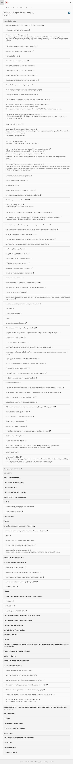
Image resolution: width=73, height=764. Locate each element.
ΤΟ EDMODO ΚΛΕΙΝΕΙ (13, 383)
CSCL (7, 502)
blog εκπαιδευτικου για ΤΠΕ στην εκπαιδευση (21, 675)
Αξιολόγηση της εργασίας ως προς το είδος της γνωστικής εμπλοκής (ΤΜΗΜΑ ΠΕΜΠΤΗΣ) (34, 388)
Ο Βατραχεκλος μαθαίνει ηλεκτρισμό (18, 550)
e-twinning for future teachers (15, 630)
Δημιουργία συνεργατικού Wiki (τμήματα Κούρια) (22, 359)
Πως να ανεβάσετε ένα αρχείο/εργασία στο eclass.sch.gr (24, 164)
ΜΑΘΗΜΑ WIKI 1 (10, 487)
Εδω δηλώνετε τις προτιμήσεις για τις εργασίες (21, 46)
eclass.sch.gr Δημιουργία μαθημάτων (18, 176)
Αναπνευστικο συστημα (14, 511)
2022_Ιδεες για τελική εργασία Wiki (17, 368)
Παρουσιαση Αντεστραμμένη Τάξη (17, 412)
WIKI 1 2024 (9, 733)
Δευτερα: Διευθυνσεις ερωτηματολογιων (19, 51)
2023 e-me (8, 743)
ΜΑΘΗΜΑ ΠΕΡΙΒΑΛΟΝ (12, 478)
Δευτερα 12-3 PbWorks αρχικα (16, 426)
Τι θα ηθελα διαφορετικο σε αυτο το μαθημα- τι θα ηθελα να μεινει (27, 431)
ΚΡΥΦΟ (7, 591)
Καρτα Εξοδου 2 (11, 587)
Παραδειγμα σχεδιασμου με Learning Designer (21, 75)
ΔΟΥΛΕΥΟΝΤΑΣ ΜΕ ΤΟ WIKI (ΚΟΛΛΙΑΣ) (17, 651)
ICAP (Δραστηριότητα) (13, 313)
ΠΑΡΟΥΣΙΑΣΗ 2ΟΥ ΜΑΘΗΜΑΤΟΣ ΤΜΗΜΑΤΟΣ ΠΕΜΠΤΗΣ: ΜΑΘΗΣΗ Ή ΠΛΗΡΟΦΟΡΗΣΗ (33, 392)
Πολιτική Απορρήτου (48, 761)
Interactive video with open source (17, 30)
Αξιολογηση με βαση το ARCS (15, 567)
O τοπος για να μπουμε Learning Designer (19, 70)
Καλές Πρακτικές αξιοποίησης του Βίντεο (19, 416)
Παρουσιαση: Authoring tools (15, 421)
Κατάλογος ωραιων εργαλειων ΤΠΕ (17, 200)
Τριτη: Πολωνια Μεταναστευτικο (16, 61)
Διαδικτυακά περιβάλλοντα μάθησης (20, 7)
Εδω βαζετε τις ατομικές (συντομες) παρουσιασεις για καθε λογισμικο (28, 212)
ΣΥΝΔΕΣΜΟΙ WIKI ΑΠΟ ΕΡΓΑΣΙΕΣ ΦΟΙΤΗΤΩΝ (19, 738)
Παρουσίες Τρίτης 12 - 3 (14, 124)
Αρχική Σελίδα (6, 7)
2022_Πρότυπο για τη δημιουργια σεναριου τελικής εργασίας (25, 373)
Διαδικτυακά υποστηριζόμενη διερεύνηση (20, 526)
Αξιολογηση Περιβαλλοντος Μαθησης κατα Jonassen (23, 572)
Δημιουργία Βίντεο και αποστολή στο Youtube (21, 129)
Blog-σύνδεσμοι (10, 656)
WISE (8, 536)
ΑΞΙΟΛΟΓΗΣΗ (9, 516)
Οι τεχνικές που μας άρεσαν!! (15, 323)
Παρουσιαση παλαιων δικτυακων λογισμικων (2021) (22, 283)
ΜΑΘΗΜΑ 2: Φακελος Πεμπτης (15, 492)
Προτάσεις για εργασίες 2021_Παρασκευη (19, 273)
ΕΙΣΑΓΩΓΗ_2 (10, 606)
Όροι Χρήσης (38, 761)
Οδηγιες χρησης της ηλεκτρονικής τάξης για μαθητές (23, 90)
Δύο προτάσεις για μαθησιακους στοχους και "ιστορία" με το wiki (27, 244)
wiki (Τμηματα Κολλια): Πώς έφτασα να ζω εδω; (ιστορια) (24, 25)
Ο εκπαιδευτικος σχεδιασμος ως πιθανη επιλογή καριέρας (24, 690)
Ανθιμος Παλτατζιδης (13, 457)
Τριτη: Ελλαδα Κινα (12, 56)
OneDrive (9, 309)
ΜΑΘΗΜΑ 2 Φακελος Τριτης (14, 483)
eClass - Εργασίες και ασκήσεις (16, 180)
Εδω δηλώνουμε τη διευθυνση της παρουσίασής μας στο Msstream (28, 225)
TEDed (8, 318)
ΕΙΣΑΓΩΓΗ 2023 (10, 714)
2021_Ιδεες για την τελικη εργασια (17, 263)
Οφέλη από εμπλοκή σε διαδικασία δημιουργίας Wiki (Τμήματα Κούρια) (29, 347)
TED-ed (7, 718)
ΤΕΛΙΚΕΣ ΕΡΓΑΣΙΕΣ (11, 752)
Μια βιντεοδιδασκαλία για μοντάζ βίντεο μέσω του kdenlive (25, 363)
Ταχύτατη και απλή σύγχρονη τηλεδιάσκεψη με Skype (23, 115)
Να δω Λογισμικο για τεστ (14, 278)
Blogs (7, 521)
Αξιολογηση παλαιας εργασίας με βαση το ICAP (21, 582)
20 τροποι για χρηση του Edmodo (17, 254)
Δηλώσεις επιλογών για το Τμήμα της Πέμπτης (21, 402)
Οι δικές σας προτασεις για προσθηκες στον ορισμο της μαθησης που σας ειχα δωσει (33, 217)
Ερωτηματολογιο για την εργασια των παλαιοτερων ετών (24, 577)
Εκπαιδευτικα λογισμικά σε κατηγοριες (18, 258)
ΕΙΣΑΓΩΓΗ (8, 473)
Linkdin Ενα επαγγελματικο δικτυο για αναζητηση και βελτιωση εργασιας (29, 694)
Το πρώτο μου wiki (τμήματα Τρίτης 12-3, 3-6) (20, 328)
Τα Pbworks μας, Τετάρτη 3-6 (15, 441)
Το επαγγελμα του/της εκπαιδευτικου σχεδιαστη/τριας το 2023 (26, 685)
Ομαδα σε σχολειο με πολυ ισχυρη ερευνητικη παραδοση (24, 680)
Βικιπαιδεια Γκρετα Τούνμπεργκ (16, 35)
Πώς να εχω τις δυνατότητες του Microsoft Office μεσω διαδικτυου (27, 149)
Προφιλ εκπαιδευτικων (14, 666)
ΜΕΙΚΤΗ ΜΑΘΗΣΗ (11, 635)
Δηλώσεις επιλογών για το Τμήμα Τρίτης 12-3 (20, 397)
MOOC (7, 640)
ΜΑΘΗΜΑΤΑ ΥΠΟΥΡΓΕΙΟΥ (14, 205)
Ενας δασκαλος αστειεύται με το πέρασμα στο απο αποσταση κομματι (28, 99)
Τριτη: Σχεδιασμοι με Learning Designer (19, 85)
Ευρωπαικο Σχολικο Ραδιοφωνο (16, 292)
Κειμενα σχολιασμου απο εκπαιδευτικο (18, 670)
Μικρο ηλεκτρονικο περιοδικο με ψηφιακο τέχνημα (22, 699)
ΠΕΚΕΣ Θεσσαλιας (12, 185)
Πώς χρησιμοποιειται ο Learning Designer (19, 66)
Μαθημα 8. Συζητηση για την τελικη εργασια (20, 234)
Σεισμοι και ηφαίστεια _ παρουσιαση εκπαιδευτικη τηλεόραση (26, 531)
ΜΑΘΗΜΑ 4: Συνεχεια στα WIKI (15, 497)
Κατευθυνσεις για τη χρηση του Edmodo (19, 507)
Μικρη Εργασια (10, 747)
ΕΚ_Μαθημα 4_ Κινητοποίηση (15, 611)
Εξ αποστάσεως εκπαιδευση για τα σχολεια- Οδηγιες (23, 195)
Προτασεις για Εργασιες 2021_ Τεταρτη (18, 268)
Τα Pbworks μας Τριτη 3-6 (14, 436)
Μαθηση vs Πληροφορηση (14, 625)
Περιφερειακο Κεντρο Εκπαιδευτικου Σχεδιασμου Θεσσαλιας (25, 287)
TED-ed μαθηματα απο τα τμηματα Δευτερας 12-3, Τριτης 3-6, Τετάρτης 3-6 (30, 407)
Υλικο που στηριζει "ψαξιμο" (15, 728)
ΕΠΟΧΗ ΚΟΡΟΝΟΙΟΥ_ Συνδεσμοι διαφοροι (19, 620)
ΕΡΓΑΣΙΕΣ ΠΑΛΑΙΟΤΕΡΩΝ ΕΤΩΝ (16, 562)
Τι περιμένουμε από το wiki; (15, 337)
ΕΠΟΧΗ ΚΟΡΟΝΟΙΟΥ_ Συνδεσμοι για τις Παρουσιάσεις (24, 596)
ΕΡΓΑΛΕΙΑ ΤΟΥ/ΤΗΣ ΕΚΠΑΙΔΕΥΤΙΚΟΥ (17, 661)
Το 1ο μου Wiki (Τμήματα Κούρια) (17, 342)
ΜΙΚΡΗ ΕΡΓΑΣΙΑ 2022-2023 (14, 723)
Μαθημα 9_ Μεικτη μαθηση (15, 249)
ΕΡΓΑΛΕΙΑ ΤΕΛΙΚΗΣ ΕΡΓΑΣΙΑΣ (14, 558)
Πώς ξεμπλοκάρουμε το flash (15, 141)
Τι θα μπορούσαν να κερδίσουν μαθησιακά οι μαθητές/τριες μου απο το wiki (30, 239)
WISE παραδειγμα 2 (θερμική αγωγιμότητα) (20, 545)
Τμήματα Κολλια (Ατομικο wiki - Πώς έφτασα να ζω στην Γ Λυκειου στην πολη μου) (32, 333)
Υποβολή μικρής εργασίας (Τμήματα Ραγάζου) (21, 378)
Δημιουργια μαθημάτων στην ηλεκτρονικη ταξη (21, 94)
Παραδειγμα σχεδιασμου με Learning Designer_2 (22, 80)
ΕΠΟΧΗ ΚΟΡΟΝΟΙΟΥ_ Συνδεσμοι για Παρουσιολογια (22, 615)
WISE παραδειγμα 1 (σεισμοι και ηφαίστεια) (20, 540)
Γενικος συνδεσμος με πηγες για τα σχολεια (20, 190)
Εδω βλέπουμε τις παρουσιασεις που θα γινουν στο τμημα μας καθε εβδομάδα (31, 230)
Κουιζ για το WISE (12, 452)
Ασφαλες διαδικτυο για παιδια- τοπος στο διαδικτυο (23, 304)
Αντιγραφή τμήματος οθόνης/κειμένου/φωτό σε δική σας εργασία (27, 104)
